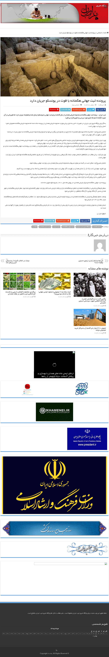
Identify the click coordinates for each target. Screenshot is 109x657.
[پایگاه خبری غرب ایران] (54, 14)
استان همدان (97, 227)
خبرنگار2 (101, 105)
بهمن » (95, 636)
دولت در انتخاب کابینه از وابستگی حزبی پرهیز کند (17, 261)
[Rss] (57, 650)
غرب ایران (56, 227)
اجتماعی (99, 33)
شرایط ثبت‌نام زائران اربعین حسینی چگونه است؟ (91, 261)
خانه (105, 33)
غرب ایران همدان (45, 227)
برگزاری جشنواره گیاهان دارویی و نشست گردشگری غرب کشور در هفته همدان (20, 293)
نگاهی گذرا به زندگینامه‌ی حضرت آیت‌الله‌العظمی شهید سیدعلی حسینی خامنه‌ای (92, 301)
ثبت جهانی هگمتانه (68, 227)
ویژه (73, 105)
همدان (35, 227)
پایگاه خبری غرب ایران (83, 227)
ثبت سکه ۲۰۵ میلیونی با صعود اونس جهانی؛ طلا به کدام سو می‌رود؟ (55, 293)
